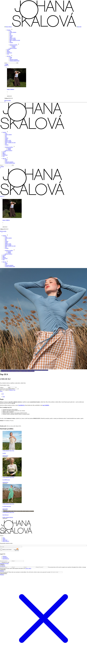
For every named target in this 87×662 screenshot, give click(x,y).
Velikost (1, 387)
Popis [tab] (4, 396)
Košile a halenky (6, 517)
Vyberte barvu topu (4, 388)
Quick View (11, 450)
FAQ (4, 537)
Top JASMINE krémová (6, 479)
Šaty (7, 508)
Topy (14, 390)
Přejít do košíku (7, 100)
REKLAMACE (6, 541)
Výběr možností (6, 450)
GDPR (4, 538)
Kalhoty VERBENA (10, 89)
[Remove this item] (7, 67)
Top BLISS (4, 453)
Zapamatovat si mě (5, 562)
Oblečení (11, 390)
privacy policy (28, 568)
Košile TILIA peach (5, 514)
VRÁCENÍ (5, 540)
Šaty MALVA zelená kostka (7, 506)
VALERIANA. (21, 405)
